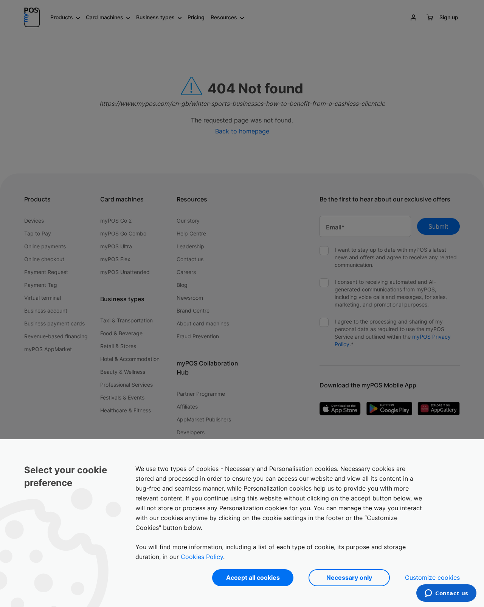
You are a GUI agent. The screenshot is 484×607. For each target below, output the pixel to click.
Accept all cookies (253, 577)
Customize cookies (432, 577)
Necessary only (349, 577)
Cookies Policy (202, 557)
